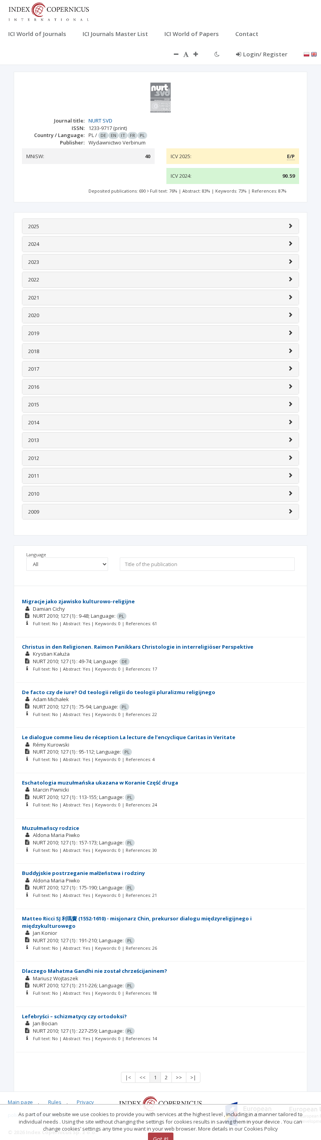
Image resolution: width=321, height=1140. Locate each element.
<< (142, 1077)
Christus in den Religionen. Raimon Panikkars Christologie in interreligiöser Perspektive (137, 646)
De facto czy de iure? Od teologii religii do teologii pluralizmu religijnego (118, 692)
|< (128, 1077)
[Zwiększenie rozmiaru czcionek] (199, 54)
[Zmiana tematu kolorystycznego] (217, 54)
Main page (20, 1102)
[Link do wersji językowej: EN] (314, 53)
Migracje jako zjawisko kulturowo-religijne (78, 601)
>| (193, 1077)
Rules (54, 1102)
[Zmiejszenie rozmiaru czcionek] (172, 54)
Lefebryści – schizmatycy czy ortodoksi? (74, 1016)
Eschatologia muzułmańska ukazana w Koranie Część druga (100, 782)
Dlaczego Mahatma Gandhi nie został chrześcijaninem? (94, 970)
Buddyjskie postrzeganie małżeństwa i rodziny (83, 873)
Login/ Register (265, 54)
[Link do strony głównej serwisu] (48, 10)
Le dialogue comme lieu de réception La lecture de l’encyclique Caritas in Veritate (128, 737)
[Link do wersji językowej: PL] (306, 53)
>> (179, 1077)
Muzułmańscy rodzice (50, 828)
